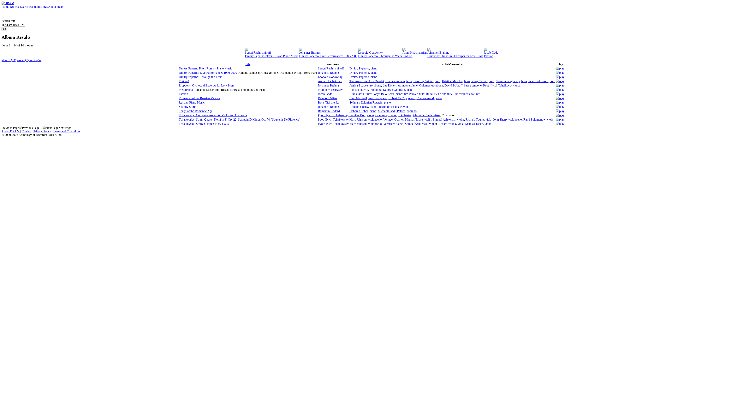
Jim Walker (410, 94)
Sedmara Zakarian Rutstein (366, 102)
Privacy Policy (42, 131)
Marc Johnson (358, 119)
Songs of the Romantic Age (195, 111)
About (52, 6)
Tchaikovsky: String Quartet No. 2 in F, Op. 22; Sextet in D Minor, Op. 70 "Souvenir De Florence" (239, 119)
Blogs (44, 6)
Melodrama (186, 89)
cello (439, 98)
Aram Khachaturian (414, 52)
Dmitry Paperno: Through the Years (380, 56)
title (248, 64)
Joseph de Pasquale (390, 106)
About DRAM (11, 131)
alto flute (447, 94)
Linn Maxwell (358, 98)
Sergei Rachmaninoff (258, 52)
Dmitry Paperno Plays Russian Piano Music (271, 56)
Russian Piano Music (192, 102)
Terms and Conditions (66, 131)
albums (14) (9, 60)
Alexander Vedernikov (426, 115)
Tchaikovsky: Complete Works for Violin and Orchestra (213, 115)
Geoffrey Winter (423, 81)
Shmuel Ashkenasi (444, 119)
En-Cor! (407, 56)
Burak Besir (356, 94)
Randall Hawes (358, 89)
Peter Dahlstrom (538, 81)
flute (368, 94)
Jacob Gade (491, 52)
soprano (412, 111)
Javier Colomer (420, 85)
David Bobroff (453, 85)
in (3, 24)
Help (60, 6)
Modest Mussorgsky (330, 89)
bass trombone (473, 85)
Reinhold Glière (327, 98)
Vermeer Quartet (393, 119)
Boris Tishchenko (328, 102)
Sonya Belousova (383, 94)
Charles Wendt (426, 98)
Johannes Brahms (310, 52)
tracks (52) (35, 60)
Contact (26, 131)
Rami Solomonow (534, 119)
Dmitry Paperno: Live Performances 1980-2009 (328, 56)
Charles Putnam (395, 81)
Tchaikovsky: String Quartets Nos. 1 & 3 (204, 123)
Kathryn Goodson (394, 89)
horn (409, 81)
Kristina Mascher (452, 81)
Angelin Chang (358, 106)
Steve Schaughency (508, 81)
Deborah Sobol (358, 111)
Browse (15, 6)
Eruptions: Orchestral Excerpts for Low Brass (455, 56)
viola (406, 106)
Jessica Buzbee (358, 85)
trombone (375, 85)
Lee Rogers (390, 85)
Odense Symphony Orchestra (393, 115)
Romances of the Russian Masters (199, 98)
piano (374, 68)
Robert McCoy (398, 98)
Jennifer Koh (357, 115)
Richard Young (475, 119)
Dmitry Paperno (359, 68)
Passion (488, 56)
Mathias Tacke (414, 119)
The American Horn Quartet (366, 81)
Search (24, 6)
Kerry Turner (479, 81)
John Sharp (500, 119)
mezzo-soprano (377, 98)
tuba (517, 85)
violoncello (375, 119)
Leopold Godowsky (370, 52)
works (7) (23, 60)
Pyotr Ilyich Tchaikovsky (498, 85)
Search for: (8, 20)
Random (34, 6)
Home (6, 6)
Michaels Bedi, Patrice (391, 111)
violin (370, 115)
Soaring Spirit (187, 106)
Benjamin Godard (329, 111)
